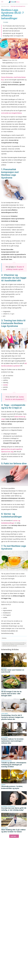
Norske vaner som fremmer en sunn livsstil (12, 671)
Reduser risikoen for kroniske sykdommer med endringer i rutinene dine (12, 741)
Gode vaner (4, 713)
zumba (5, 385)
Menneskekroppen (6, 761)
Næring (3, 784)
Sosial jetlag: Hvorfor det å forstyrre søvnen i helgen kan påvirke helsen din (12, 717)
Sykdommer (4, 737)
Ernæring (4, 668)
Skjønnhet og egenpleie (8, 806)
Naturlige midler (5, 6)
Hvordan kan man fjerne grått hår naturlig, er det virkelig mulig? (13, 809)
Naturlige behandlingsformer (18, 6)
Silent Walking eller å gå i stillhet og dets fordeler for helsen (13, 831)
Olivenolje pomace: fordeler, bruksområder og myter (12, 787)
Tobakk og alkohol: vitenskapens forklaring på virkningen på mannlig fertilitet (13, 765)
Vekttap (3, 690)
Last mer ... (14, 836)
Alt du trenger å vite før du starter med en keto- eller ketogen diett (11, 694)
